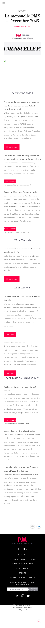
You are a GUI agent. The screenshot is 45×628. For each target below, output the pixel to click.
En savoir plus (11, 147)
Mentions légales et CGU (22, 559)
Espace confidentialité (22, 564)
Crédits (22, 573)
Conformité (22, 568)
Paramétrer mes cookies (22, 577)
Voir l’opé (10, 334)
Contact (22, 554)
